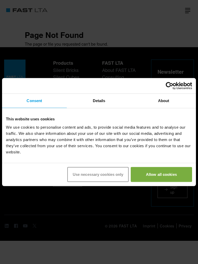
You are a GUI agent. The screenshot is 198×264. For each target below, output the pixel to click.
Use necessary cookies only (98, 174)
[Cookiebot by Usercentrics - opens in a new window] (169, 86)
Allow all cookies (161, 174)
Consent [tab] (34, 100)
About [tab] (163, 100)
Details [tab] (99, 100)
